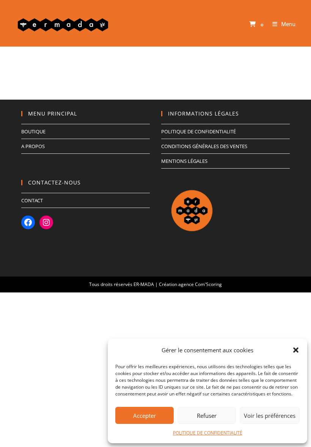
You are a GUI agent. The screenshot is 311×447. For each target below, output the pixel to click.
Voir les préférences (269, 415)
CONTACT (32, 200)
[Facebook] (28, 222)
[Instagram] (46, 222)
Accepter (144, 415)
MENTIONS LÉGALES (184, 161)
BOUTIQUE (33, 131)
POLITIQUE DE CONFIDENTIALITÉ (207, 433)
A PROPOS (33, 146)
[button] (296, 350)
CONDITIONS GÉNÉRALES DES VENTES (204, 146)
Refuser (207, 415)
